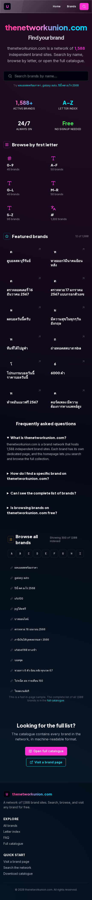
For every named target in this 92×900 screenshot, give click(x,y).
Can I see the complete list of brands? (43, 493)
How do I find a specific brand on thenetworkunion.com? (36, 476)
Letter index (11, 831)
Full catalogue (13, 843)
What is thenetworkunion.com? (38, 437)
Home (57, 6)
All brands (10, 825)
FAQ (6, 837)
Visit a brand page (48, 762)
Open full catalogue (48, 751)
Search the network (17, 867)
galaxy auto (49, 85)
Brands (71, 6)
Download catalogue (18, 873)
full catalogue (55, 700)
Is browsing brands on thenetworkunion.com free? (32, 510)
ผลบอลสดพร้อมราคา (29, 85)
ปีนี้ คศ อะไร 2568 (68, 85)
